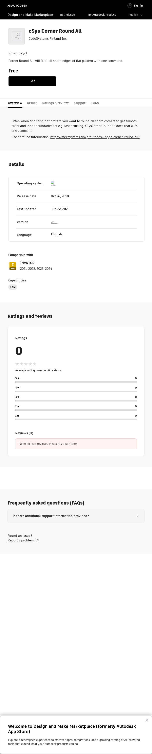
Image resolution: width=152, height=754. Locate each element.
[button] (76, 516)
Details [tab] (32, 103)
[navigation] (76, 15)
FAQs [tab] (95, 103)
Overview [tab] (15, 103)
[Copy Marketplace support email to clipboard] (37, 540)
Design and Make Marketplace (30, 15)
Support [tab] (80, 103)
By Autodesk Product (102, 15)
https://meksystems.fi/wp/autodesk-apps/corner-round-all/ (95, 137)
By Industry (68, 15)
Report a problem (21, 540)
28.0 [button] (54, 222)
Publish (133, 15)
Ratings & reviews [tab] (55, 103)
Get (32, 81)
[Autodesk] (18, 5)
